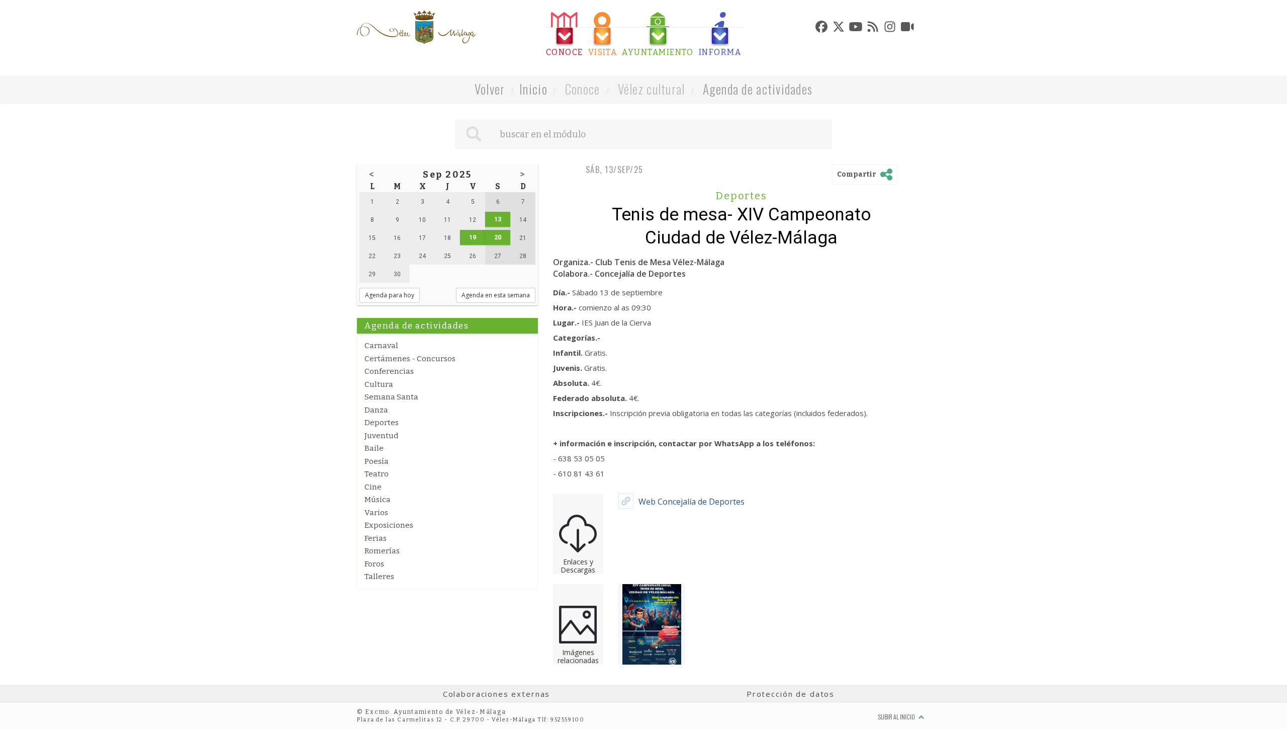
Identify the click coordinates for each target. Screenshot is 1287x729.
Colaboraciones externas (496, 694)
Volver (490, 88)
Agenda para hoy (389, 295)
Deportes (381, 422)
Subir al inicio (897, 716)
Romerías (382, 550)
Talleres (379, 576)
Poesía (376, 461)
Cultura (378, 384)
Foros (374, 564)
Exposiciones (388, 525)
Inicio (533, 88)
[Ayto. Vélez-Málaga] (416, 27)
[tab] (564, 34)
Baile (374, 448)
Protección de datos (791, 694)
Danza (376, 410)
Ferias (375, 538)
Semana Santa (391, 396)
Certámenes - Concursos (409, 358)
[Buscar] (473, 134)
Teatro (376, 473)
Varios (376, 512)
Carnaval (381, 345)
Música (377, 499)
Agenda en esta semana (496, 295)
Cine (373, 487)
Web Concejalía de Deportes (691, 501)
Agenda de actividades (758, 88)
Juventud (381, 435)
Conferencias (389, 371)
